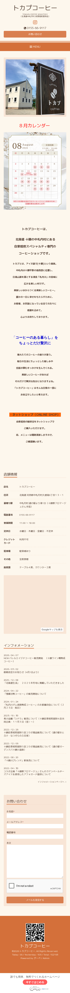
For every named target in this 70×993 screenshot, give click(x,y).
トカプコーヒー (35, 8)
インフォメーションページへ (52, 781)
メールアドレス (15, 822)
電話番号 (11, 832)
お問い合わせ (35, 34)
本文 (9, 842)
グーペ (37, 958)
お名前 (11, 811)
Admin (46, 958)
